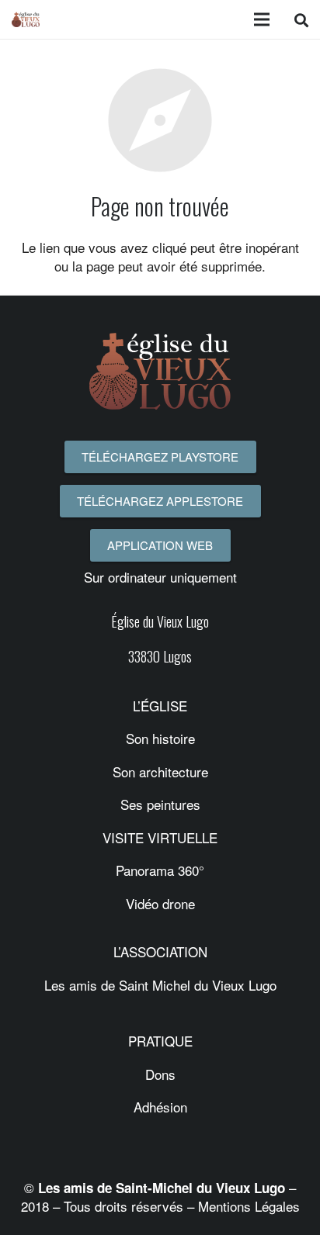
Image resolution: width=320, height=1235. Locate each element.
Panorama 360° (160, 870)
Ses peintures (160, 804)
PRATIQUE (160, 1040)
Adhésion (160, 1106)
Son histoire (160, 738)
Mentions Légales (249, 1206)
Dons (160, 1074)
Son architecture (160, 771)
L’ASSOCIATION (160, 951)
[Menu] (262, 19)
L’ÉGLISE (160, 705)
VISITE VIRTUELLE (160, 837)
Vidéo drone (160, 903)
